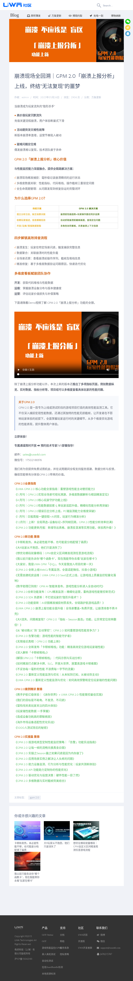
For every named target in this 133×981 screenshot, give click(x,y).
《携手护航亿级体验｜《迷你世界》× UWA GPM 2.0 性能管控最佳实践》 (59, 694)
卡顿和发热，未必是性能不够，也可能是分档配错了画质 (26, 846)
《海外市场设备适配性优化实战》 (35, 722)
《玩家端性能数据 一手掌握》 (32, 711)
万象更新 (56, 15)
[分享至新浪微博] (128, 27)
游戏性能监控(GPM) (52, 948)
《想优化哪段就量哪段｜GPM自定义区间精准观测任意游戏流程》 (54, 553)
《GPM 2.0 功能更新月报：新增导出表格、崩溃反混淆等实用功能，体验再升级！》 (65, 527)
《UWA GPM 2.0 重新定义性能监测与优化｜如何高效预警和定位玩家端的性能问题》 (66, 680)
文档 (62, 935)
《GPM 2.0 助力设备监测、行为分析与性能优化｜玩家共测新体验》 (56, 764)
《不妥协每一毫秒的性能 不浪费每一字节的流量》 (45, 669)
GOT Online (47, 935)
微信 (102, 941)
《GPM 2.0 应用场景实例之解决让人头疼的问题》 (45, 759)
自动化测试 (47, 960)
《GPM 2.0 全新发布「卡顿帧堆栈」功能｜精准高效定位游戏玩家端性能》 (60, 647)
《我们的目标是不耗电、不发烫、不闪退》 (40, 700)
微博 (102, 935)
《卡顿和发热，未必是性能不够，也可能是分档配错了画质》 (51, 542)
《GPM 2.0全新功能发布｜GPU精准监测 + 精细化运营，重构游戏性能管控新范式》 (65, 592)
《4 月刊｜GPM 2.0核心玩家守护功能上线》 (41, 500)
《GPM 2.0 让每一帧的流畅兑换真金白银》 (40, 748)
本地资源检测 (48, 973)
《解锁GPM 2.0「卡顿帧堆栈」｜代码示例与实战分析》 (48, 658)
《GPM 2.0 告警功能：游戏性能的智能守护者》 (43, 636)
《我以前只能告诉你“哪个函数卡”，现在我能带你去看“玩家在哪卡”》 (56, 559)
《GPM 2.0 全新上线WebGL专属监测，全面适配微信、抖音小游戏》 (56, 570)
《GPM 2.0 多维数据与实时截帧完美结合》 (40, 781)
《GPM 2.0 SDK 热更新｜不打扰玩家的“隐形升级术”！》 (48, 597)
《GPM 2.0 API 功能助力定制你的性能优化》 (41, 770)
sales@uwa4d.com (34, 454)
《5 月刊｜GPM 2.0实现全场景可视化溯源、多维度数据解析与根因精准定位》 (62, 494)
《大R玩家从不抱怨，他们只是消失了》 (38, 547)
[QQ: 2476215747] (128, 33)
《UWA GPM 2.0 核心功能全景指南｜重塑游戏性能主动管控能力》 (55, 489)
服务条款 (64, 948)
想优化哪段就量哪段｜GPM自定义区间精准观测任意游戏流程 (85, 846)
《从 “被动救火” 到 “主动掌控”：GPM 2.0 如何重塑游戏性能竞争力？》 (57, 630)
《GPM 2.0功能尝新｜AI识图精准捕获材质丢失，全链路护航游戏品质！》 (59, 603)
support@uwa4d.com (110, 948)
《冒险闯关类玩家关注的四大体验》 (36, 705)
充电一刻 (98, 15)
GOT (44, 941)
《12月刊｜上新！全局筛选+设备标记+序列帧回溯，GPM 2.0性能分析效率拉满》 (64, 522)
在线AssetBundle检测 (52, 967)
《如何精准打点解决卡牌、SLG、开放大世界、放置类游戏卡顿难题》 (56, 663)
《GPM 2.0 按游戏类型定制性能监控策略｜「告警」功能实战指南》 (56, 742)
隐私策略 (64, 954)
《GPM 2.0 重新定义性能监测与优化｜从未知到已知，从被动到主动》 (57, 674)
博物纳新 (116, 15)
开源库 (81, 941)
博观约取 (77, 15)
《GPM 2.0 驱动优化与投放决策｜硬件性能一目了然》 (47, 775)
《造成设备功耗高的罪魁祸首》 (33, 717)
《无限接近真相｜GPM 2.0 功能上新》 (38, 641)
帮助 (62, 941)
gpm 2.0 (34, 797)
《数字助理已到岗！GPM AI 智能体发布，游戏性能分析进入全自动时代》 (59, 586)
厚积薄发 (36, 15)
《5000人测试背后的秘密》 (31, 728)
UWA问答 (83, 935)
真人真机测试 (48, 954)
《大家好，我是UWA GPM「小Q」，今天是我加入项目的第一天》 (54, 564)
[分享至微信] (128, 21)
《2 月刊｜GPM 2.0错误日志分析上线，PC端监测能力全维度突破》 (55, 511)
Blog (14, 15)
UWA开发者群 (85, 948)
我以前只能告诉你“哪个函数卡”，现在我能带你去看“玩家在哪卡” (26, 877)
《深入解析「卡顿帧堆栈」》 (31, 652)
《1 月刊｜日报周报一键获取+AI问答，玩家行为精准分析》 (50, 516)
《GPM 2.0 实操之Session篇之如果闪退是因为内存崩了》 (49, 753)
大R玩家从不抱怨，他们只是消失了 (56, 845)
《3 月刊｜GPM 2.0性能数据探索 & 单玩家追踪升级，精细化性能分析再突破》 (62, 505)
